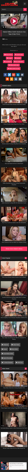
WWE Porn (20, 362)
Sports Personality (7, 358)
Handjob (18, 58)
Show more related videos (14, 249)
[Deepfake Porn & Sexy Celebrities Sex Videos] (11, 4)
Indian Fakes (16, 344)
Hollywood (5, 344)
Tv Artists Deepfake (8, 362)
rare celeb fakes (19, 61)
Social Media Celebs (8, 353)
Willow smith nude (14, 65)
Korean (5, 349)
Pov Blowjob (8, 61)
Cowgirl (10, 58)
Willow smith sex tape (14, 68)
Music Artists (9, 54)
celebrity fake (20, 54)
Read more (13, 50)
